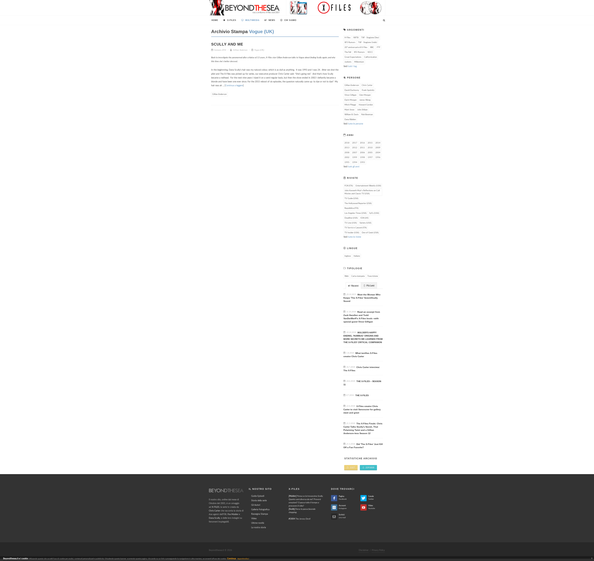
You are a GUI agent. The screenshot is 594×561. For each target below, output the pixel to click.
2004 (377, 153)
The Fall (347, 52)
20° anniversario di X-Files (355, 47)
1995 (346, 162)
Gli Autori (255, 505)
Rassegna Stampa (259, 514)
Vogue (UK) (259, 50)
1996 (377, 158)
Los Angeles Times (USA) (355, 213)
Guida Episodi (257, 496)
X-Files (347, 38)
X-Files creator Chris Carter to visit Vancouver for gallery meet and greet (362, 409)
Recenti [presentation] (355, 286)
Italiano (357, 256)
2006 (362, 153)
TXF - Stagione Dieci (370, 38)
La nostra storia (258, 527)
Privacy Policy (378, 550)
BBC (372, 47)
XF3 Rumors (349, 42)
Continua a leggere (234, 86)
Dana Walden (350, 120)
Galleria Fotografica (260, 510)
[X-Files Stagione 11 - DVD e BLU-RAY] (335, 8)
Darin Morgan (350, 100)
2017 (354, 143)
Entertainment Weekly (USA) (368, 186)
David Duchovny (351, 90)
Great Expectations (352, 57)
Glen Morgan (365, 95)
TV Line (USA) (350, 223)
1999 (354, 158)
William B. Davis (351, 115)
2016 (362, 143)
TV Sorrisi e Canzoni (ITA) (355, 228)
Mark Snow (349, 110)
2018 (346, 143)
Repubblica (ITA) (351, 208)
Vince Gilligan (350, 95)
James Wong (364, 100)
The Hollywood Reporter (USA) (358, 203)
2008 (346, 153)
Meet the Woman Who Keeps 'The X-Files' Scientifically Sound (362, 297)
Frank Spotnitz (368, 90)
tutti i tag (352, 66)
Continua (231, 559)
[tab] (353, 285)
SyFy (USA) (374, 213)
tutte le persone (355, 124)
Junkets (347, 62)
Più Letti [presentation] (370, 286)
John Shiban (362, 110)
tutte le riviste (354, 237)
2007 (354, 153)
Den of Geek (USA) (370, 233)
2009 (377, 148)
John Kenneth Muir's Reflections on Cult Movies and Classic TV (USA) (362, 192)
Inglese (347, 256)
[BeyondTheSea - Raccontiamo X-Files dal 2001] (244, 7)
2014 (377, 143)
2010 (370, 148)
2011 (362, 148)
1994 (354, 162)
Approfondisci (243, 559)
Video (254, 519)
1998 (362, 158)
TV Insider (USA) (351, 233)
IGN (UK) (364, 218)
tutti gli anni (353, 167)
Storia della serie (259, 501)
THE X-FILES (362, 395)
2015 (370, 143)
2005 (370, 153)
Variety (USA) (365, 223)
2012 (354, 148)
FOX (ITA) (348, 186)
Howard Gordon (366, 105)
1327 (352, 468)
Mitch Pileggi (350, 105)
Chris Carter (367, 85)
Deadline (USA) (351, 218)
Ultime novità (257, 523)
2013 (346, 148)
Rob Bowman (367, 115)
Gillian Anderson (240, 50)
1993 (362, 162)
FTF (378, 47)
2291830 (369, 468)
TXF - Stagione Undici (367, 42)
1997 (370, 158)
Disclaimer (364, 550)
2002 (346, 158)
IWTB (355, 38)
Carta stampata (358, 276)
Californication (370, 57)
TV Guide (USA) (351, 199)
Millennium (359, 62)
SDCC (370, 52)
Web (346, 276)
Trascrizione (372, 276)
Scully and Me (227, 44)
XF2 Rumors (359, 52)
